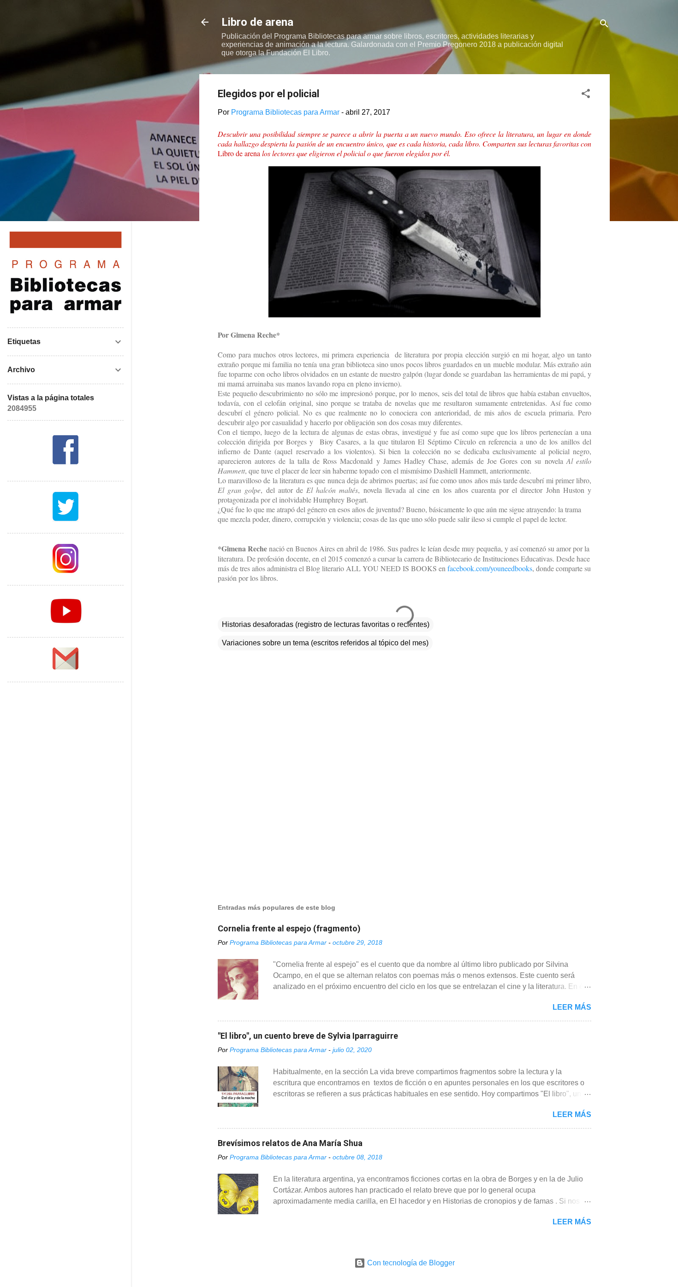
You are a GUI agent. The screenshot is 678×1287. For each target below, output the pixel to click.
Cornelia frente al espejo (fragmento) (289, 928)
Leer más (572, 1007)
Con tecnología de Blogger (410, 1263)
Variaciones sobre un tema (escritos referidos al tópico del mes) (325, 643)
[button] (585, 95)
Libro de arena (257, 22)
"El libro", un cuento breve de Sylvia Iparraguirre (308, 1036)
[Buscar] (604, 25)
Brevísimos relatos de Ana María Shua (290, 1143)
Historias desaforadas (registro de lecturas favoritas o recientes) (325, 624)
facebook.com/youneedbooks (489, 568)
